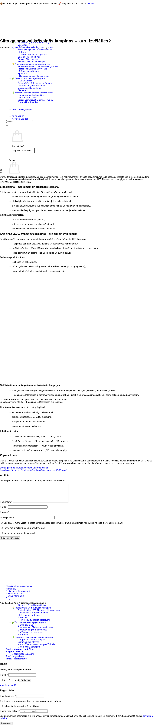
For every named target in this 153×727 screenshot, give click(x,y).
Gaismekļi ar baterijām (29, 647)
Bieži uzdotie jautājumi (23, 654)
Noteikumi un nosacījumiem (19, 586)
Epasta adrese (8, 696)
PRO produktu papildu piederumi (34, 620)
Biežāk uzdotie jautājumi (18, 591)
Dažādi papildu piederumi (30, 632)
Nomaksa (11, 589)
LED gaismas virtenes (29, 615)
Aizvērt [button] (90, 3)
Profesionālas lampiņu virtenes (33, 612)
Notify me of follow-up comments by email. (24, 528)
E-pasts (4, 512)
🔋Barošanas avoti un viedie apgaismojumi (33, 637)
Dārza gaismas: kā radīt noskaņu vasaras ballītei (24, 468)
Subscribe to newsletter (21, 706)
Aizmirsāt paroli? (8, 685)
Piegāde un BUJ (14, 651)
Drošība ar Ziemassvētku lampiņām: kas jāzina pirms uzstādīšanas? (33, 470)
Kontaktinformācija (15, 596)
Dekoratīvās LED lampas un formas (35, 627)
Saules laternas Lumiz (17, 649)
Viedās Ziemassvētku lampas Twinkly (36, 644)
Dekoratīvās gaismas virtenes (32, 630)
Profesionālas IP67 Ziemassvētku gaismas (39, 610)
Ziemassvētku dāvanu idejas (32, 605)
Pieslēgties (25, 680)
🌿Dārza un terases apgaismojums (29, 622)
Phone (10, 711)
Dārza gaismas (25, 625)
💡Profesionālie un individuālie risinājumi (31, 608)
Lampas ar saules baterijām (31, 639)
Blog (8, 598)
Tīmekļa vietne (7, 517)
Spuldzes (22, 617)
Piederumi (23, 634)
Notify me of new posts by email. (19, 533)
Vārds (3, 507)
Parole (4, 675)
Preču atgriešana (15, 656)
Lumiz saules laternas (28, 642)
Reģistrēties (6, 723)
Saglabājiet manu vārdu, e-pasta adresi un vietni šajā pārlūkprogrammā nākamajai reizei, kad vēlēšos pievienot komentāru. (63, 523)
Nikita (50, 47)
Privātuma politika (14, 593)
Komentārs (6, 502)
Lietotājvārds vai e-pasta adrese (16, 669)
